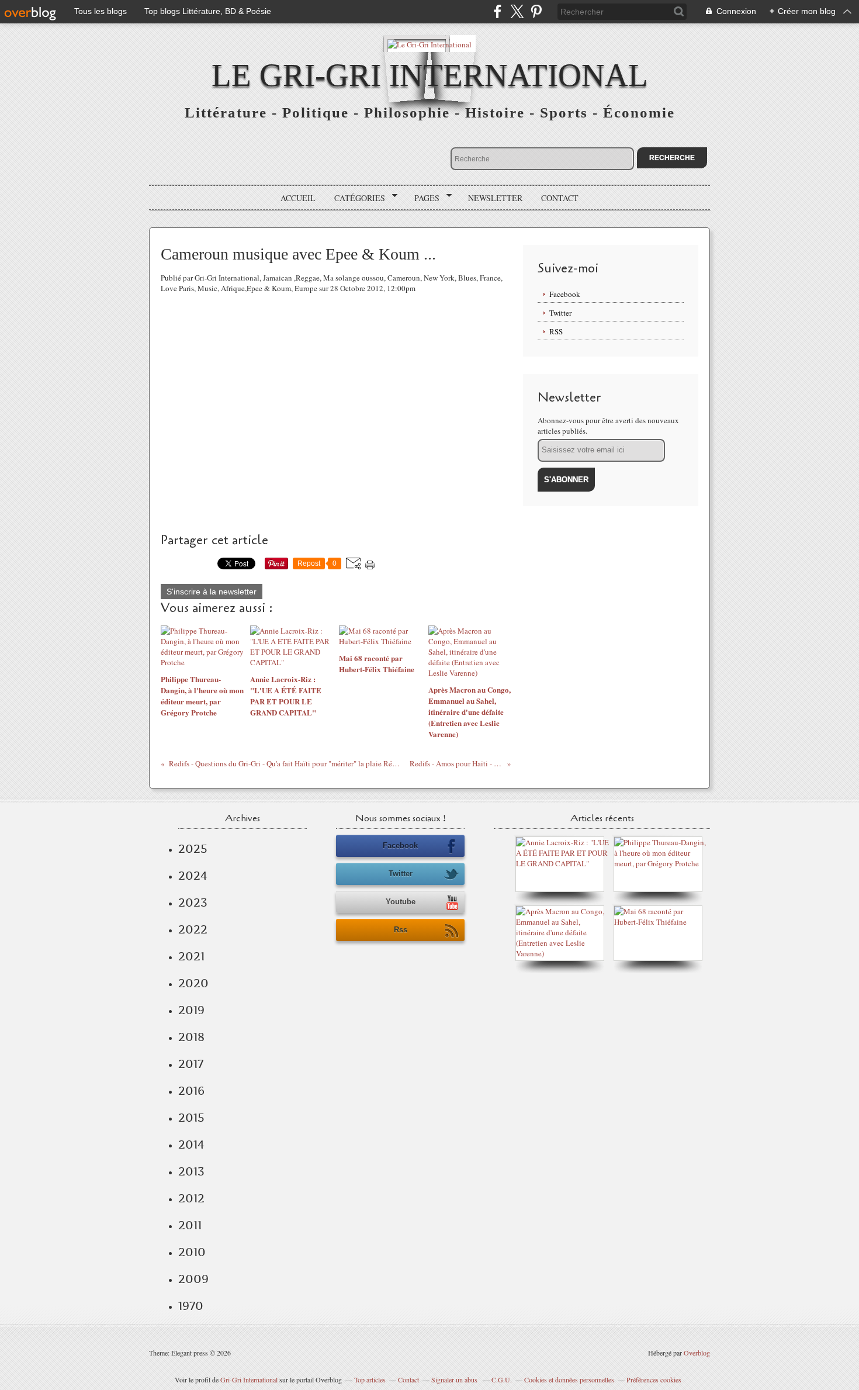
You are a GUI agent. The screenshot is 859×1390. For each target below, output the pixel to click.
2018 (191, 1037)
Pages (422, 198)
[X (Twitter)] (517, 11)
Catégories (355, 198)
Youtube (400, 901)
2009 (193, 1279)
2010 (192, 1252)
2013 (191, 1171)
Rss (400, 929)
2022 (192, 929)
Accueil (298, 197)
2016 (191, 1091)
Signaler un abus (455, 1379)
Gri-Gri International (249, 1379)
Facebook (564, 294)
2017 (190, 1064)
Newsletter (495, 197)
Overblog (697, 1352)
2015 (191, 1118)
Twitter (560, 312)
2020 (193, 983)
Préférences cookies (653, 1379)
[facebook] (497, 11)
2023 (192, 902)
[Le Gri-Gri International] (429, 43)
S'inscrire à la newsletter (212, 591)
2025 (192, 849)
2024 (192, 876)
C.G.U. (501, 1379)
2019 (191, 1010)
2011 (190, 1225)
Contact (560, 197)
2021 (191, 956)
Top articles (370, 1379)
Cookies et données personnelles (569, 1379)
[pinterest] (536, 11)
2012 (191, 1198)
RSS (556, 331)
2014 (191, 1144)
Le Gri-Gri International (430, 75)
